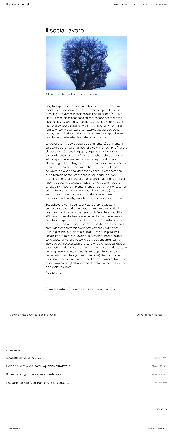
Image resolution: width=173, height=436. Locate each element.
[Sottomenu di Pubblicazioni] (166, 4)
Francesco (58, 94)
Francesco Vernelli (18, 4)
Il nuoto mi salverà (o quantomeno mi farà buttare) (37, 382)
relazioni (83, 94)
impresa (67, 94)
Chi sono (161, 409)
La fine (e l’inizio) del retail (149, 314)
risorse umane (93, 94)
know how (75, 94)
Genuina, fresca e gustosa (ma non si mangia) (34, 314)
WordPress (162, 428)
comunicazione (63, 289)
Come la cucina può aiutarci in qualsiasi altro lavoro (38, 366)
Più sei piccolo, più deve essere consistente (34, 374)
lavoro (74, 289)
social (113, 289)
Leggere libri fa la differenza (23, 357)
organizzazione (87, 289)
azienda (50, 289)
